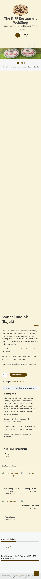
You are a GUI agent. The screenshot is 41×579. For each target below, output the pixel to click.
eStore (11, 577)
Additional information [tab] (25, 388)
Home (5, 67)
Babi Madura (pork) (30, 505)
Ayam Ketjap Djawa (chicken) (10, 489)
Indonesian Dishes (14, 67)
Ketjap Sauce (30, 488)
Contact (7, 546)
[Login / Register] (37, 45)
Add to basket (17, 375)
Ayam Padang (11, 517)
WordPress (28, 577)
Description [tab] (8, 388)
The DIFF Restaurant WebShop (20, 20)
